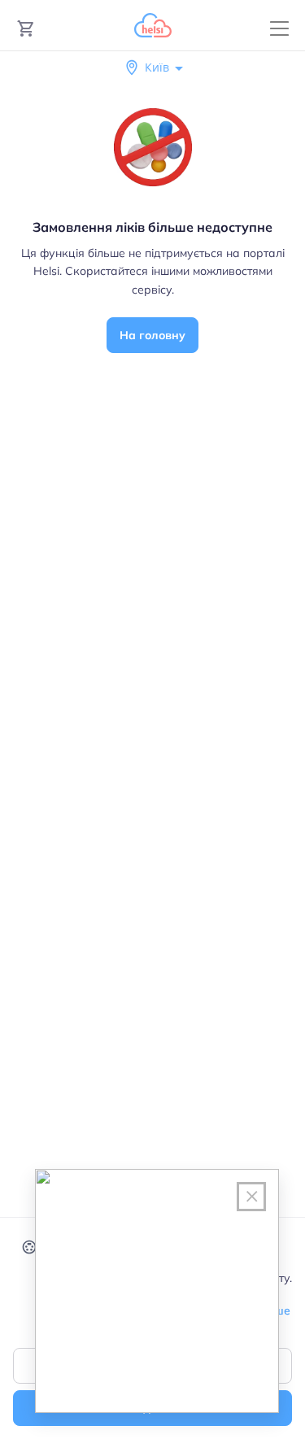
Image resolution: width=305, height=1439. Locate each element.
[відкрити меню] (279, 29)
